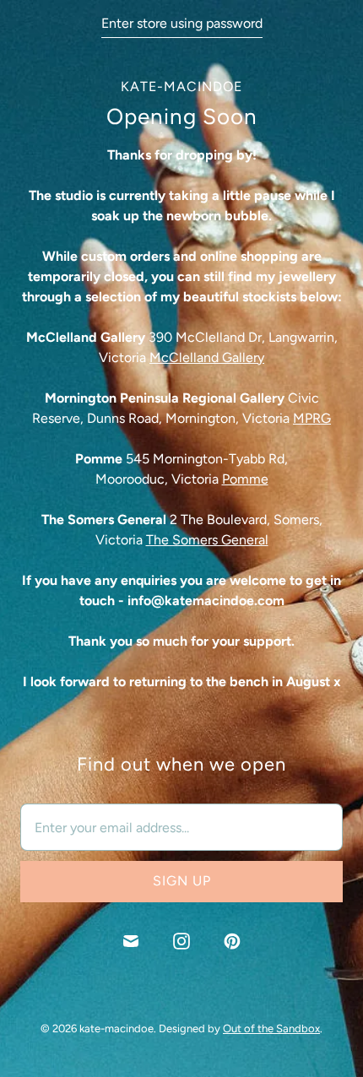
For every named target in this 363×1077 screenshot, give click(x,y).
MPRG (312, 418)
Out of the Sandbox (271, 1028)
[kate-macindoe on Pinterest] (232, 941)
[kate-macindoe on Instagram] (181, 941)
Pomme (245, 479)
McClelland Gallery (206, 357)
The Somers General (207, 540)
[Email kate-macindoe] (130, 941)
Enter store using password (182, 23)
